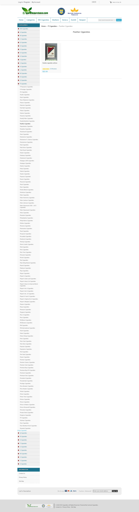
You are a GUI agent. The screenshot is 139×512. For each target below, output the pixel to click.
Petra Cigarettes (24, 212)
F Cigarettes (23, 49)
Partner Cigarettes (25, 166)
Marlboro (55, 20)
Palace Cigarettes (25, 102)
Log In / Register (24, 2)
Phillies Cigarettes (25, 223)
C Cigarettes (23, 39)
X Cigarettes (23, 457)
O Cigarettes (23, 80)
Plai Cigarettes (24, 260)
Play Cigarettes (24, 271)
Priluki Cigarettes (24, 391)
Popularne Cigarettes (26, 349)
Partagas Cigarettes (25, 163)
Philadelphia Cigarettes (26, 218)
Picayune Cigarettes (25, 234)
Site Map (21, 481)
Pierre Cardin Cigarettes (26, 244)
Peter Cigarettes (24, 195)
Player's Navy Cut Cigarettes (28, 281)
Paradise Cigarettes (25, 129)
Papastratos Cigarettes (26, 126)
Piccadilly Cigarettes (25, 236)
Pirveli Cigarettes (24, 257)
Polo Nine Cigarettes (25, 344)
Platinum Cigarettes (25, 268)
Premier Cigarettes (25, 359)
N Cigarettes (23, 77)
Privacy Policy (23, 477)
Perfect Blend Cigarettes (26, 190)
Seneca (65, 20)
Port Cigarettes (24, 352)
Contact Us (22, 473)
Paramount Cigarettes (26, 131)
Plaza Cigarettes (24, 307)
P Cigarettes (52, 26)
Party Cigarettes (24, 168)
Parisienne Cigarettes (26, 137)
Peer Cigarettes (24, 187)
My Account (36, 2)
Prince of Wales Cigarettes (27, 404)
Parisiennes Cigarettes (26, 142)
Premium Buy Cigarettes (26, 367)
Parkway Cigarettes (25, 155)
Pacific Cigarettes (25, 94)
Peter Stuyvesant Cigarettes (27, 210)
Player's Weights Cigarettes (27, 301)
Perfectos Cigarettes (25, 192)
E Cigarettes (23, 46)
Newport (82, 20)
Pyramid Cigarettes (25, 428)
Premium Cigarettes (25, 373)
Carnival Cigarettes (92, 505)
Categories (31, 20)
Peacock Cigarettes (25, 182)
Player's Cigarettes (25, 276)
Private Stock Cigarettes (26, 412)
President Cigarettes (25, 378)
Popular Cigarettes (25, 346)
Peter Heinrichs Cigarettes (27, 197)
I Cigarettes (23, 59)
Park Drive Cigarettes (26, 147)
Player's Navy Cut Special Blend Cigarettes (29, 285)
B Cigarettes (23, 35)
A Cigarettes (23, 32)
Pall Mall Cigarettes (25, 108)
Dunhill (73, 20)
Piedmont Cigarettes (25, 239)
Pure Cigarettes (24, 423)
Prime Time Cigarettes (26, 396)
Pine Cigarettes (24, 249)
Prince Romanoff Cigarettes (27, 407)
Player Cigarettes (25, 273)
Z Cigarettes (23, 464)
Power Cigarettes (25, 357)
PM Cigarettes (24, 325)
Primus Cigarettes (25, 399)
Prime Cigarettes (24, 394)
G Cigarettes (23, 53)
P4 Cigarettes (23, 92)
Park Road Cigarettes (26, 150)
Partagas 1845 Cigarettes (27, 160)
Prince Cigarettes (25, 402)
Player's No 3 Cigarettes (26, 288)
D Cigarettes (23, 42)
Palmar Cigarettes (25, 113)
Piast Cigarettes (24, 231)
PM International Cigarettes (27, 328)
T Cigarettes (23, 443)
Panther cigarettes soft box (50, 63)
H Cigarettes (23, 56)
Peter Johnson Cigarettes (27, 203)
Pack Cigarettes (24, 97)
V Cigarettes (23, 450)
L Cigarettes (23, 70)
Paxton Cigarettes (25, 174)
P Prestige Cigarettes (26, 89)
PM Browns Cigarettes (26, 323)
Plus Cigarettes (24, 317)
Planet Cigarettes (25, 265)
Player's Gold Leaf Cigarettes (28, 278)
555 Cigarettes (43, 20)
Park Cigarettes (24, 145)
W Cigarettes (23, 453)
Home (21, 20)
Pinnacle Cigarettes (25, 255)
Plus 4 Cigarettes (24, 315)
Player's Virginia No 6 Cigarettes (29, 299)
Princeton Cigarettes (25, 410)
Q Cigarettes (23, 433)
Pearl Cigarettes (24, 184)
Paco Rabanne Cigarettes (27, 100)
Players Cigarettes (25, 304)
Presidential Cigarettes (26, 381)
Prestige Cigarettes (25, 383)
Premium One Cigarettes (27, 375)
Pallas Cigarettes (24, 110)
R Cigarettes (23, 436)
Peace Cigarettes (25, 179)
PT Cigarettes (23, 418)
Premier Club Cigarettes (26, 365)
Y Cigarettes (23, 460)
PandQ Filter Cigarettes (26, 118)
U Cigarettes (23, 447)
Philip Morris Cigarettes (26, 220)
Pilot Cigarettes (24, 247)
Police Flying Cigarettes (26, 336)
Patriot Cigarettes (25, 171)
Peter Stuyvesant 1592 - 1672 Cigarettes (28, 206)
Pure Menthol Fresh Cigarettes (28, 425)
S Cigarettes (23, 440)
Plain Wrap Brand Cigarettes (28, 263)
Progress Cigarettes (25, 415)
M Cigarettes (23, 73)
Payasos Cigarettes (25, 176)
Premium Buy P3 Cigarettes (27, 370)
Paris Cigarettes (24, 134)
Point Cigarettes (24, 330)
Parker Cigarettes (25, 153)
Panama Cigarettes (25, 116)
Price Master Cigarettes (26, 389)
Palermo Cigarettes (25, 105)
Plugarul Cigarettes (25, 312)
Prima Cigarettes (22, 430)
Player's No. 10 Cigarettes (27, 293)
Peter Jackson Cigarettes (27, 200)
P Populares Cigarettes (26, 87)
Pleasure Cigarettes (25, 309)
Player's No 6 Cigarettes (26, 291)
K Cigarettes (23, 66)
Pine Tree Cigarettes (25, 252)
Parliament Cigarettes (26, 158)
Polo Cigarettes (24, 338)
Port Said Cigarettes (25, 354)
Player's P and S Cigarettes (27, 296)
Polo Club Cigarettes (25, 341)
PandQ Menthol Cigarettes (27, 121)
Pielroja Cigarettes (25, 241)
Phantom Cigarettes (25, 215)
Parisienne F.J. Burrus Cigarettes (29, 139)
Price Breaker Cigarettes (26, 386)
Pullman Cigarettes (25, 420)
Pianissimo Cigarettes (26, 228)
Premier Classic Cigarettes (27, 362)
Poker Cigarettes (24, 333)
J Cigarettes (23, 63)
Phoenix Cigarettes (25, 226)
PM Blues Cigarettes (25, 320)
